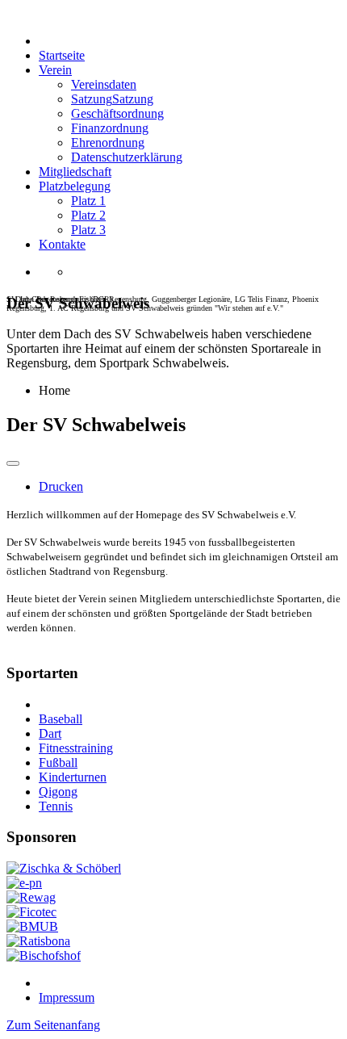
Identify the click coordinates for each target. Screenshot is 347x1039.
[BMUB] (32, 926)
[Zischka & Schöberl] (63, 868)
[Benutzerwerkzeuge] (12, 463)
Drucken (61, 486)
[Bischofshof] (43, 955)
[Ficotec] (31, 912)
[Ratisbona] (38, 941)
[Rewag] (31, 897)
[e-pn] (24, 883)
